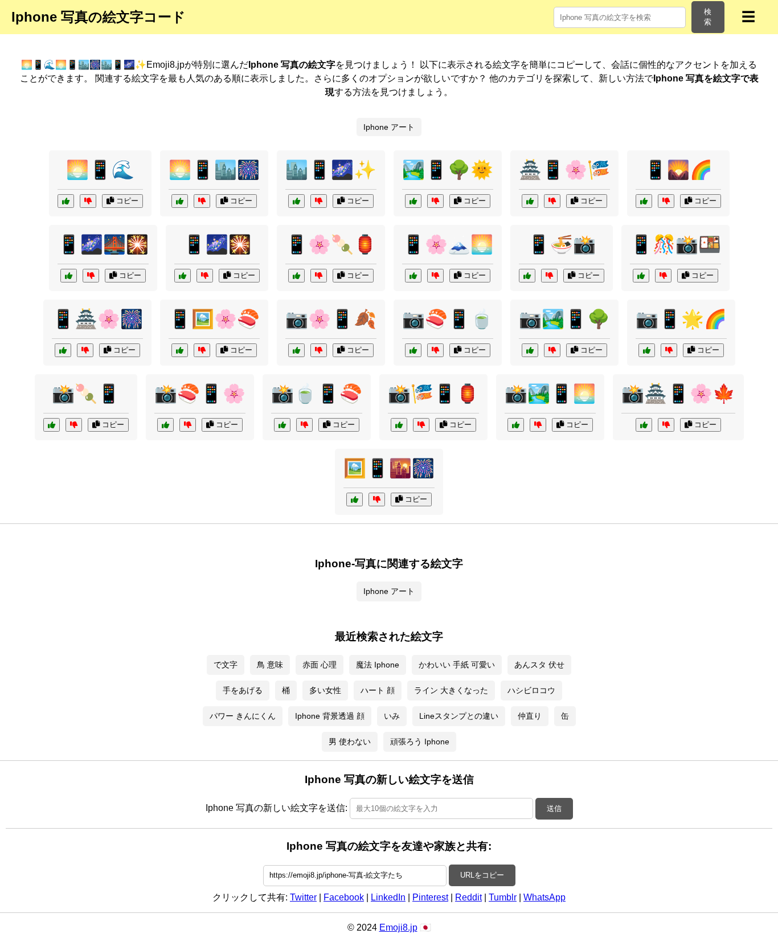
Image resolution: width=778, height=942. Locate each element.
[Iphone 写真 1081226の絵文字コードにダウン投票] (549, 275)
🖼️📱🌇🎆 (389, 468)
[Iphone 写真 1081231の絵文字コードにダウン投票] (85, 350)
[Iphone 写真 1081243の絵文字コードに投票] (182, 275)
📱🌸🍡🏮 (330, 244)
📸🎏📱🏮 (433, 393)
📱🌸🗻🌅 (447, 244)
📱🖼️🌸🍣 (214, 319)
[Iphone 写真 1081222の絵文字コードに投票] (179, 350)
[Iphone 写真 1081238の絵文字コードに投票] (530, 201)
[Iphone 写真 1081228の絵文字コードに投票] (399, 425)
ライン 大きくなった (451, 690)
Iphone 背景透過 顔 (330, 715)
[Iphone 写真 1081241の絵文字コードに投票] (296, 275)
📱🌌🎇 (217, 244)
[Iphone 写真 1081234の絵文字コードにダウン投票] (318, 350)
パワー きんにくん (243, 715)
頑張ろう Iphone (419, 741)
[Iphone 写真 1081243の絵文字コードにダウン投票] (204, 275)
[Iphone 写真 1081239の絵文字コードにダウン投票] (187, 425)
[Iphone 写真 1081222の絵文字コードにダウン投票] (202, 350)
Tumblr (503, 897)
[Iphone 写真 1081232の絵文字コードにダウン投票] (73, 425)
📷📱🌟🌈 (681, 319)
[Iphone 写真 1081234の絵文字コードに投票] (296, 350)
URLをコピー (482, 875)
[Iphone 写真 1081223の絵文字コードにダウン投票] (666, 425)
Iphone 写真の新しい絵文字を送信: (276, 808)
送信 (554, 808)
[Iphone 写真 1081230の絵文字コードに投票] (413, 350)
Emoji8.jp (398, 927)
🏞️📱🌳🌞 (447, 169)
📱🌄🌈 (678, 169)
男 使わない (350, 741)
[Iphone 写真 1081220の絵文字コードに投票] (646, 350)
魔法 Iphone (377, 664)
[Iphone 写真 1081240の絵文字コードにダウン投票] (202, 201)
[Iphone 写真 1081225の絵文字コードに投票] (296, 201)
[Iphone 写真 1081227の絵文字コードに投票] (413, 201)
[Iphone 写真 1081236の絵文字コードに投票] (515, 425)
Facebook (344, 897)
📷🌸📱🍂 (330, 319)
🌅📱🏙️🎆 (214, 169)
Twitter (303, 897)
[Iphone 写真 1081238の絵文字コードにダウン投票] (552, 201)
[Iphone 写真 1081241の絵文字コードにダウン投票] (318, 275)
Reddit (468, 897)
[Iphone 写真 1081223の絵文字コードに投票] (644, 425)
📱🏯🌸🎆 (97, 319)
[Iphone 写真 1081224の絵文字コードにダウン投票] (88, 201)
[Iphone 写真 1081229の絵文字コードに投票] (413, 275)
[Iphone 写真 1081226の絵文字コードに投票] (527, 275)
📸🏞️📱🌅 (550, 393)
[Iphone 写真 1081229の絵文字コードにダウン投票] (435, 275)
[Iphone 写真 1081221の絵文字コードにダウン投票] (376, 499)
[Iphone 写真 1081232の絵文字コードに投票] (51, 425)
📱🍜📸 (561, 244)
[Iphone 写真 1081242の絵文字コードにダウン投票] (552, 350)
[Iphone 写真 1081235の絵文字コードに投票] (644, 201)
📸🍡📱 (86, 393)
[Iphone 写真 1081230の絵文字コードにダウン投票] (435, 350)
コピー (126, 200)
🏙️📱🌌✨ (330, 169)
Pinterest (430, 897)
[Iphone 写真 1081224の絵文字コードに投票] (66, 201)
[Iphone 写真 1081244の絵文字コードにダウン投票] (304, 425)
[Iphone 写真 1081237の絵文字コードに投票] (641, 275)
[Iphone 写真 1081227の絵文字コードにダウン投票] (435, 201)
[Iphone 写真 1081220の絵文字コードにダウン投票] (669, 350)
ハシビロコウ (531, 690)
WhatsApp (544, 897)
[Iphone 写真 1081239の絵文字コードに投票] (165, 425)
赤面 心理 (319, 664)
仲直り (530, 715)
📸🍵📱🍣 (316, 393)
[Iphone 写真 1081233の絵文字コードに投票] (68, 275)
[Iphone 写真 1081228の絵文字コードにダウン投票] (421, 425)
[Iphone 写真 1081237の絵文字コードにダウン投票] (663, 275)
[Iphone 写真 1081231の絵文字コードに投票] (63, 350)
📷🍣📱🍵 (447, 319)
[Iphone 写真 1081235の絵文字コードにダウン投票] (666, 201)
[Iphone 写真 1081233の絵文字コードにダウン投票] (91, 275)
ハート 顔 (378, 690)
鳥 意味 (270, 664)
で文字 (226, 664)
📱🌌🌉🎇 (103, 244)
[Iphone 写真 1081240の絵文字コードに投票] (179, 201)
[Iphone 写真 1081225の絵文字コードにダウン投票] (318, 201)
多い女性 (325, 690)
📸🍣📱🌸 (199, 393)
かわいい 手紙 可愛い (457, 664)
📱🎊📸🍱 (675, 244)
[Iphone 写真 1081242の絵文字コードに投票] (530, 350)
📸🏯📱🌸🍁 (678, 393)
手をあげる (243, 690)
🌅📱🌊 (100, 169)
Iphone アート (389, 127)
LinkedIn (388, 897)
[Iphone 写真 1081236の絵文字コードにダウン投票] (538, 425)
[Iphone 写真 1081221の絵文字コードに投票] (354, 499)
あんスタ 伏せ (539, 664)
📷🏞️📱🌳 (564, 319)
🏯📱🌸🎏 (564, 169)
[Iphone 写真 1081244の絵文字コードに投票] (282, 425)
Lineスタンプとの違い (458, 715)
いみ (392, 715)
